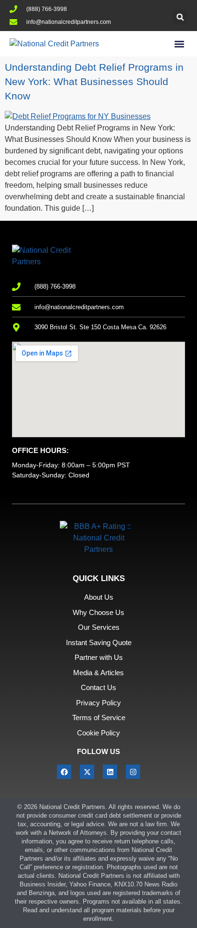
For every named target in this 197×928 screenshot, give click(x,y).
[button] (180, 17)
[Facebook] (64, 772)
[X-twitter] (87, 772)
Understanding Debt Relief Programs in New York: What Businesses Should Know (94, 81)
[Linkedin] (110, 772)
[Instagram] (133, 772)
